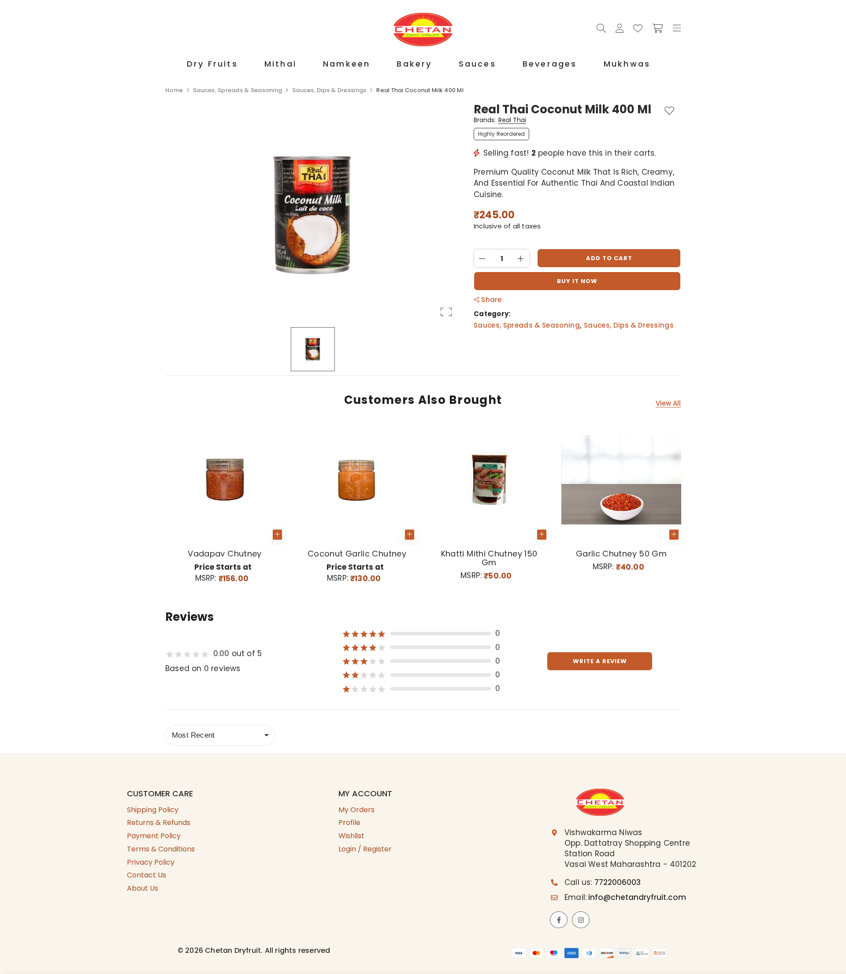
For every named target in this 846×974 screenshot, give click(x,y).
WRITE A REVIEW (600, 661)
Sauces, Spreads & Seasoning (527, 325)
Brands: (500, 120)
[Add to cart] (541, 535)
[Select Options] (277, 535)
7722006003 (617, 882)
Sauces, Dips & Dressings (629, 325)
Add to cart (609, 258)
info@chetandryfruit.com (637, 897)
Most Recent (193, 735)
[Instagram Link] (581, 919)
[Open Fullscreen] (446, 312)
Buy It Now (577, 281)
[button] (312, 214)
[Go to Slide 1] (313, 349)
